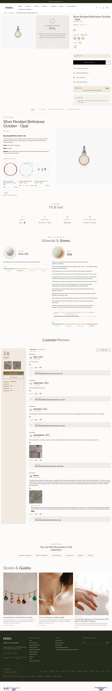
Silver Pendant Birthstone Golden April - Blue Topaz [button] (49, 373)
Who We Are (58, 640)
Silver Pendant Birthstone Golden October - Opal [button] (48, 520)
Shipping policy (40, 676)
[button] (20, 6)
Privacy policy (23, 676)
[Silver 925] (78, 38)
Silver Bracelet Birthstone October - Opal (25, 181)
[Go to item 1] (8, 365)
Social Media (58, 645)
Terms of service (31, 676)
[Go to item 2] (17, 365)
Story (33, 109)
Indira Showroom (59, 642)
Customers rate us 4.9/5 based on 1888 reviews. (19, 658)
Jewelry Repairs (33, 654)
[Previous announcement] (4, 1)
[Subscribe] (107, 642)
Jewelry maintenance (34, 645)
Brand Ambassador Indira (61, 647)
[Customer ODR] (100, 689)
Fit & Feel (42, 109)
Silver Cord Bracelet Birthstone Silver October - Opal (10, 182)
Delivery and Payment (34, 649)
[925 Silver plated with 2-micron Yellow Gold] (74, 38)
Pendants (11, 13)
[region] (56, 287)
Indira (8, 676)
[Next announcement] (107, 1)
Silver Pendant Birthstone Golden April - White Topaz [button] (49, 466)
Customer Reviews (74, 109)
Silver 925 (90, 555)
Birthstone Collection (25, 555)
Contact (31, 656)
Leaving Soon (69, 555)
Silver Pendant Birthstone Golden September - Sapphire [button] (50, 399)
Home (5, 13)
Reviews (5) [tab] (33, 349)
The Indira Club (33, 642)
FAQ (30, 640)
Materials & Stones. (56, 109)
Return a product (33, 647)
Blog (30, 658)
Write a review (13, 373)
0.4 (22, 222)
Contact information (57, 676)
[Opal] (75, 46)
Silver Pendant (7, 135)
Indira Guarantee (33, 652)
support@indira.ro (101, 509)
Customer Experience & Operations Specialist (66, 649)
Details (107, 88)
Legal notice (48, 676)
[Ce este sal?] (11, 688)
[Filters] (98, 350)
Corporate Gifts (56, 555)
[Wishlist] (96, 8)
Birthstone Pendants (41, 555)
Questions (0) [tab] (41, 349)
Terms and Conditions (34, 661)
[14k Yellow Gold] (83, 38)
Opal (69, 253)
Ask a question (13, 377)
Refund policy (15, 676)
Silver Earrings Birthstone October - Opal (41, 181)
